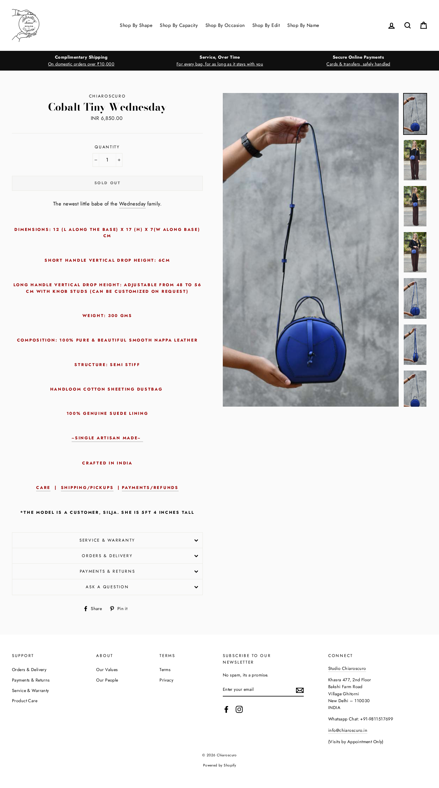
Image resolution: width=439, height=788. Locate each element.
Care (43, 487)
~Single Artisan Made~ (107, 438)
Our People (107, 680)
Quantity (107, 147)
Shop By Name (303, 25)
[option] (81, 61)
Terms (165, 670)
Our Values (107, 670)
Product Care (24, 701)
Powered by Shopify (219, 765)
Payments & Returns (107, 571)
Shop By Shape (136, 25)
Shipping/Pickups (87, 487)
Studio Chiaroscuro (347, 668)
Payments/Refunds (150, 487)
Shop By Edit (266, 25)
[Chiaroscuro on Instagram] (239, 709)
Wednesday (132, 203)
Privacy (166, 680)
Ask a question (107, 587)
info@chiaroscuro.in (347, 730)
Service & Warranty (107, 540)
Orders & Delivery (107, 556)
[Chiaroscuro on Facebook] (226, 709)
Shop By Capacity (179, 25)
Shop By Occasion (225, 25)
